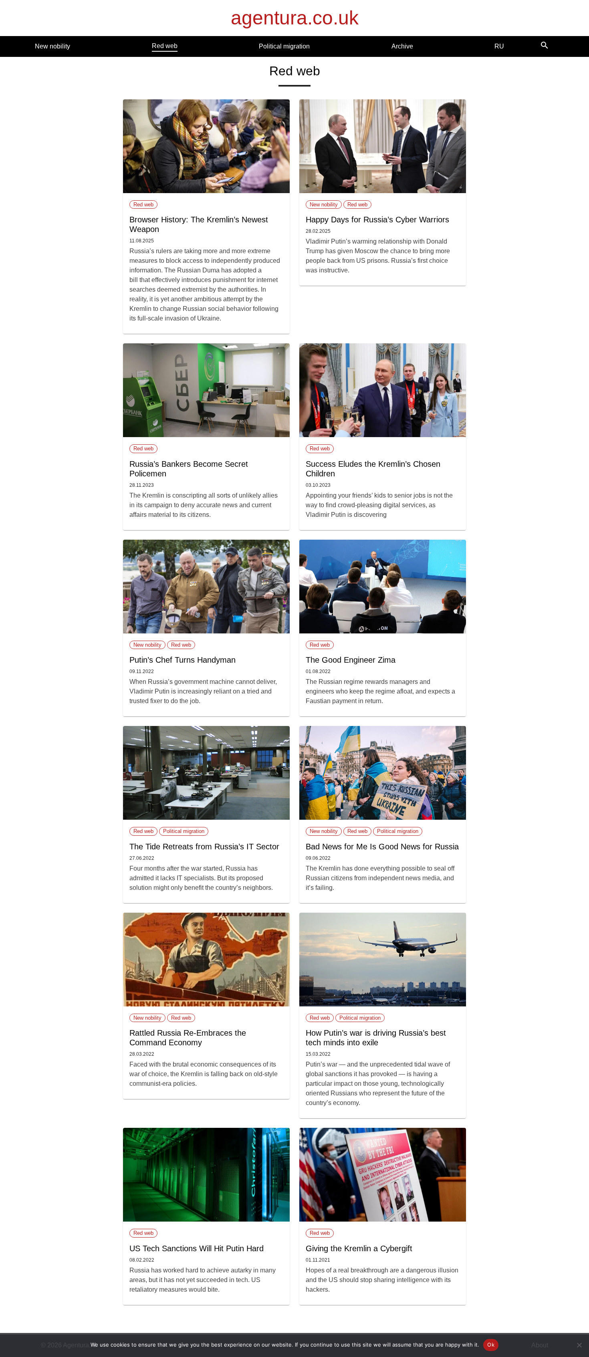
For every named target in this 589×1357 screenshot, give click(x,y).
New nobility (52, 46)
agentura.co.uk (295, 17)
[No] (579, 1345)
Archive (402, 46)
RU (499, 46)
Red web (165, 45)
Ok (490, 1344)
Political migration (284, 46)
